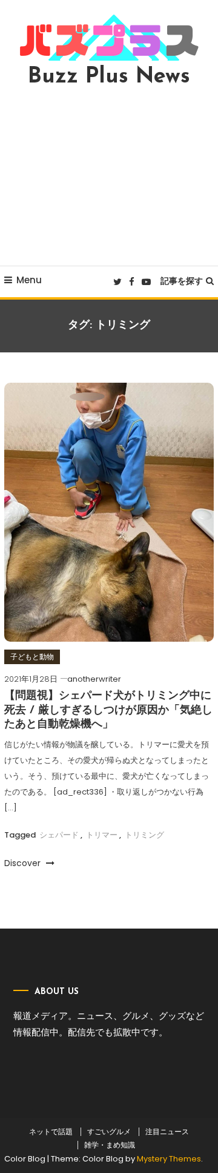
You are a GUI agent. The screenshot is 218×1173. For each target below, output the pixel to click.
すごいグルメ (109, 1132)
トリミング (144, 835)
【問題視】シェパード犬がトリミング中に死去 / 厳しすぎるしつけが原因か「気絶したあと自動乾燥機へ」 (108, 710)
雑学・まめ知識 (109, 1145)
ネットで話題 (51, 1132)
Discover (23, 863)
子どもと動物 (32, 656)
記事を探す (181, 281)
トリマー (101, 835)
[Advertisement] (109, 176)
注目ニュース (167, 1132)
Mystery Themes (169, 1159)
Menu (29, 280)
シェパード (59, 835)
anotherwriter (94, 679)
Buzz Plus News (109, 77)
